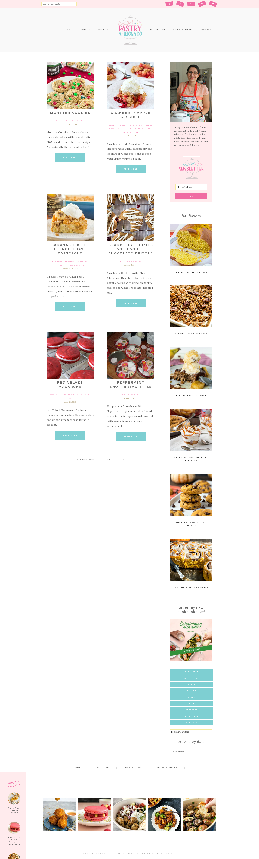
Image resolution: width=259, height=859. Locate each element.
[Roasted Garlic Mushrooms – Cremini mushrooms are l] (199, 814)
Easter (123, 125)
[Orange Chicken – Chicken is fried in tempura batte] (164, 814)
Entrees (191, 684)
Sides (191, 697)
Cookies (59, 121)
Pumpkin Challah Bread (191, 272)
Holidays (191, 722)
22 (123, 459)
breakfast (57, 261)
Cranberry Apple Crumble (131, 114)
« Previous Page (85, 459)
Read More (70, 157)
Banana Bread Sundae (191, 395)
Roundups (191, 716)
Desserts (192, 710)
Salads (191, 691)
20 (108, 459)
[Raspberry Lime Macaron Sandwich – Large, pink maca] (94, 814)
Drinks (191, 703)
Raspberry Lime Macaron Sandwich (14, 841)
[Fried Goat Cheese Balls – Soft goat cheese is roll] (59, 814)
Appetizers (191, 678)
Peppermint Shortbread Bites (131, 384)
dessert (113, 125)
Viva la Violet (167, 854)
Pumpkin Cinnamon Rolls (191, 587)
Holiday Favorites (75, 121)
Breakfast (191, 672)
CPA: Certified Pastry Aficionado (129, 30)
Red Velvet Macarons (70, 384)
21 (116, 459)
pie (123, 129)
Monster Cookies (70, 112)
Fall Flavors (135, 125)
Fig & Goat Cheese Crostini (14, 810)
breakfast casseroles (76, 261)
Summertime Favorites (139, 129)
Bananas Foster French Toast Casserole (70, 249)
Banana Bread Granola (191, 334)
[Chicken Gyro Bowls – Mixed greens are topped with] (129, 814)
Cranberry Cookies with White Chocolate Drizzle (130, 249)
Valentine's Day (130, 132)
